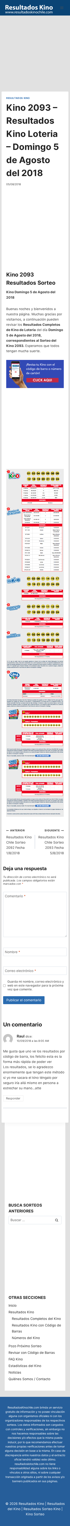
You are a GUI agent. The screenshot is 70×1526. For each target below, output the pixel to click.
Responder (13, 1098)
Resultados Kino (18, 98)
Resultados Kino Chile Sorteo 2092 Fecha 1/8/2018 (19, 842)
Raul (20, 1036)
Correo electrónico (20, 971)
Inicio (13, 1305)
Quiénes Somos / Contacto (29, 1379)
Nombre (12, 952)
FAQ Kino (16, 1359)
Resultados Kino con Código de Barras (36, 1328)
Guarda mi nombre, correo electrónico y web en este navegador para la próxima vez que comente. (35, 985)
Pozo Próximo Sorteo (25, 1346)
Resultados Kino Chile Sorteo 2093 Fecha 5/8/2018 (51, 842)
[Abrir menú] (61, 8)
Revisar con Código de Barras (32, 1353)
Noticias (15, 1372)
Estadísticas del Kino (25, 1366)
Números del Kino (26, 1338)
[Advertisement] (35, 50)
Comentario (15, 896)
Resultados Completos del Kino (36, 1319)
